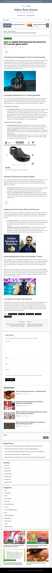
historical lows (29, 314)
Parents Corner (7, 521)
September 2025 (8, 482)
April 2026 (6, 465)
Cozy (5, 490)
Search (5, 435)
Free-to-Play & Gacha (9, 504)
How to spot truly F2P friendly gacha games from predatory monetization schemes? (24, 446)
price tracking (8, 316)
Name (7, 358)
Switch (5, 523)
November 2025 (8, 476)
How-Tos (6, 507)
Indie (5, 512)
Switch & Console (8, 526)
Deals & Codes (7, 38)
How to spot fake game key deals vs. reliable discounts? (29, 1)
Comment (8, 341)
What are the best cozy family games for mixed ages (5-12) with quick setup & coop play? (25, 457)
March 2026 (7, 468)
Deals (5, 495)
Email (7, 363)
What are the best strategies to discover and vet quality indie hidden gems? (22, 448)
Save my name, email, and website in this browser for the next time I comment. (24, 375)
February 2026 (7, 471)
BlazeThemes (40, 570)
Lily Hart (6, 47)
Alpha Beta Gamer (26, 9)
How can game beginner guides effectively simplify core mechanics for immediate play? (24, 451)
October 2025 (7, 479)
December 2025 (7, 473)
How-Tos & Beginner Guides (10, 509)
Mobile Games (7, 518)
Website (7, 369)
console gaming (13, 314)
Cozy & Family (7, 493)
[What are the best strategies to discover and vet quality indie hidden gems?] (24, 25)
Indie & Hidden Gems (9, 515)
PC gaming (38, 314)
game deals (21, 314)
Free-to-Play (7, 501)
